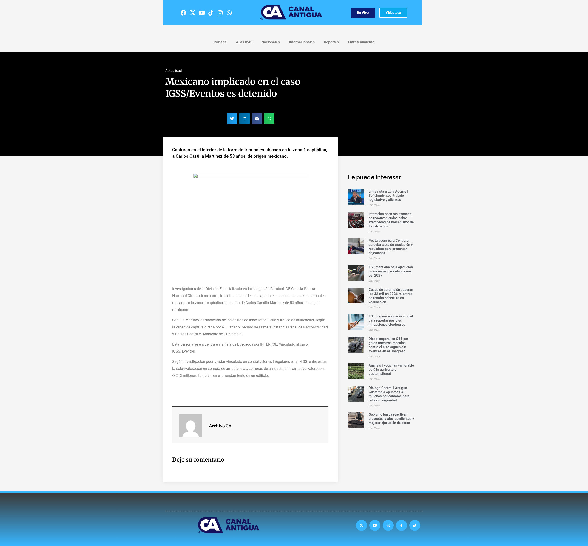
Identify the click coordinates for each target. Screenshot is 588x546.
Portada (220, 42)
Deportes (331, 42)
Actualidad (173, 71)
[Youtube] (201, 12)
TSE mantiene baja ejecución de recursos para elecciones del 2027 (391, 271)
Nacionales (270, 42)
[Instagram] (220, 12)
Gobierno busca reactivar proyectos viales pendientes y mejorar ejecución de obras (391, 418)
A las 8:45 (244, 42)
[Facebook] (183, 12)
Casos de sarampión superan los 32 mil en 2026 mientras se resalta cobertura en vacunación (391, 296)
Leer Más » (375, 205)
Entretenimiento (361, 42)
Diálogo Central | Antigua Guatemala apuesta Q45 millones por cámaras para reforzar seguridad (389, 394)
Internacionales (302, 42)
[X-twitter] (192, 12)
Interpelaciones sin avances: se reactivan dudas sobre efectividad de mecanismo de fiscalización (391, 220)
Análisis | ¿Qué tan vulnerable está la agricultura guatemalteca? (391, 369)
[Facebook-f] (401, 525)
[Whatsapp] (229, 12)
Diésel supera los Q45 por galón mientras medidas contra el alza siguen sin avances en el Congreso (388, 345)
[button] (232, 118)
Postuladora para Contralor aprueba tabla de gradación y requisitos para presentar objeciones (391, 246)
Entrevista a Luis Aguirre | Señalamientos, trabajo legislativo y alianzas (388, 195)
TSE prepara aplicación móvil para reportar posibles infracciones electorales (391, 320)
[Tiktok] (210, 12)
